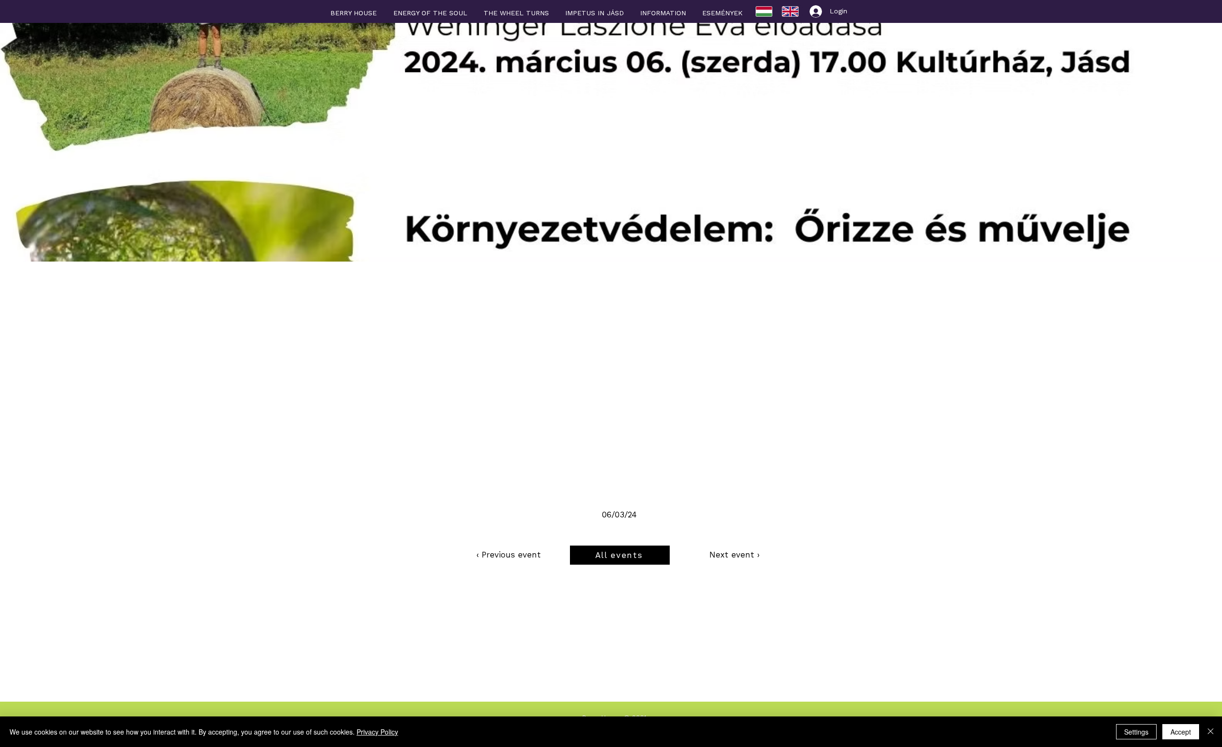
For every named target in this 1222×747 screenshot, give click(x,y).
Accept (1180, 731)
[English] (790, 11)
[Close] (1210, 731)
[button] (663, 8)
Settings (1136, 731)
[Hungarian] (764, 11)
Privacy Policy (377, 731)
